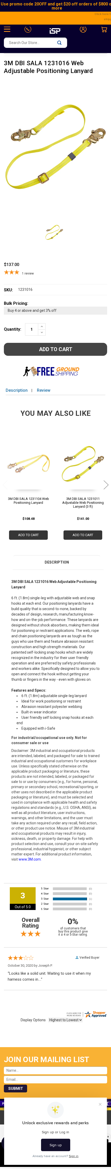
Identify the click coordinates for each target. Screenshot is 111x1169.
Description (17, 390)
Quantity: (12, 329)
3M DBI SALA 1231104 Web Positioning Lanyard (28, 501)
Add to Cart (28, 535)
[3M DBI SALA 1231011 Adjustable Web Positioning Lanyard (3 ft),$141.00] (83, 466)
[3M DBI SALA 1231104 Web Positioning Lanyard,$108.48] (28, 466)
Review (43, 390)
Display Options (33, 1020)
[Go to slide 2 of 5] (106, 484)
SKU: (8, 289)
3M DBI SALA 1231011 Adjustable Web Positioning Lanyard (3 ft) (83, 502)
